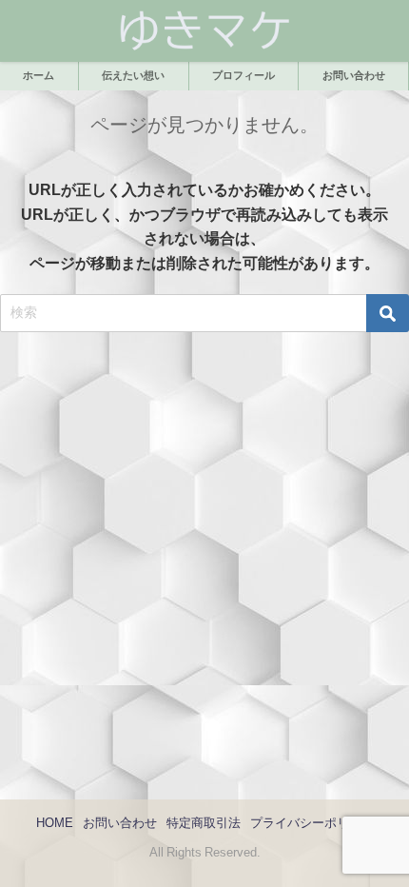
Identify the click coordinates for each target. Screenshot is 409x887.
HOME (54, 823)
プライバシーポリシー (312, 823)
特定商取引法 (203, 823)
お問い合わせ (120, 823)
